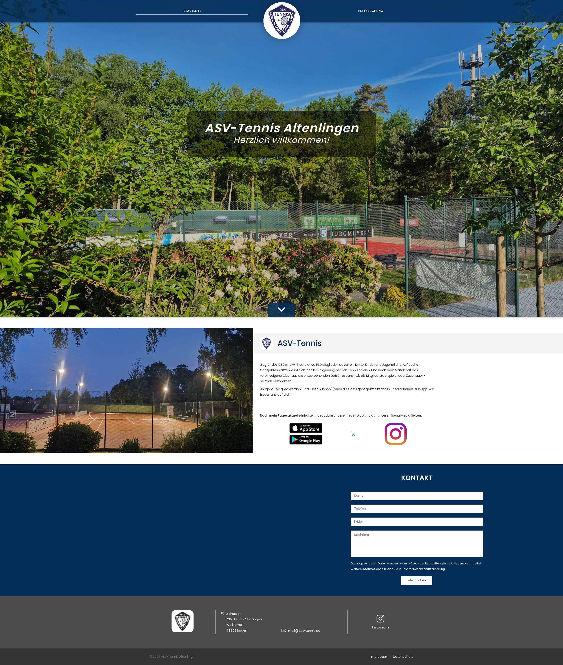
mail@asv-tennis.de (304, 630)
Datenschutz (403, 656)
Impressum (379, 656)
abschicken (417, 580)
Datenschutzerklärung (429, 569)
